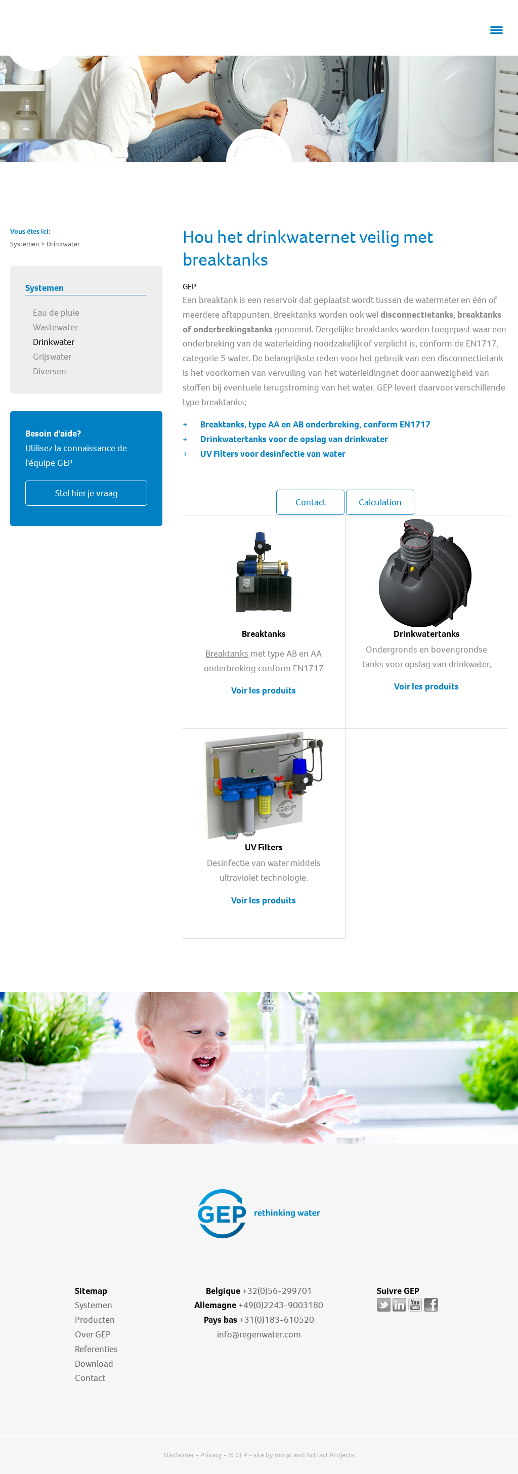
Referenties (96, 1349)
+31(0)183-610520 (276, 1320)
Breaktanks (226, 653)
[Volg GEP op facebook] (431, 1312)
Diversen (49, 371)
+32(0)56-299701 (277, 1291)
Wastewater (55, 327)
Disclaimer (179, 1455)
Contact (310, 502)
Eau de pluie (56, 313)
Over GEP (93, 1334)
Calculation (380, 502)
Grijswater (52, 357)
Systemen (93, 1305)
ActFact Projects (330, 1455)
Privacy (211, 1455)
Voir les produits (263, 690)
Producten (95, 1320)
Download (94, 1364)
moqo (283, 1455)
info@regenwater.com (259, 1334)
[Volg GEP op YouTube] (415, 1312)
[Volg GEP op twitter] (384, 1312)
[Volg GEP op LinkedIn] (399, 1312)
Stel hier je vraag (86, 493)
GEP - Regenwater (74, 41)
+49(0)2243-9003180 (280, 1305)
